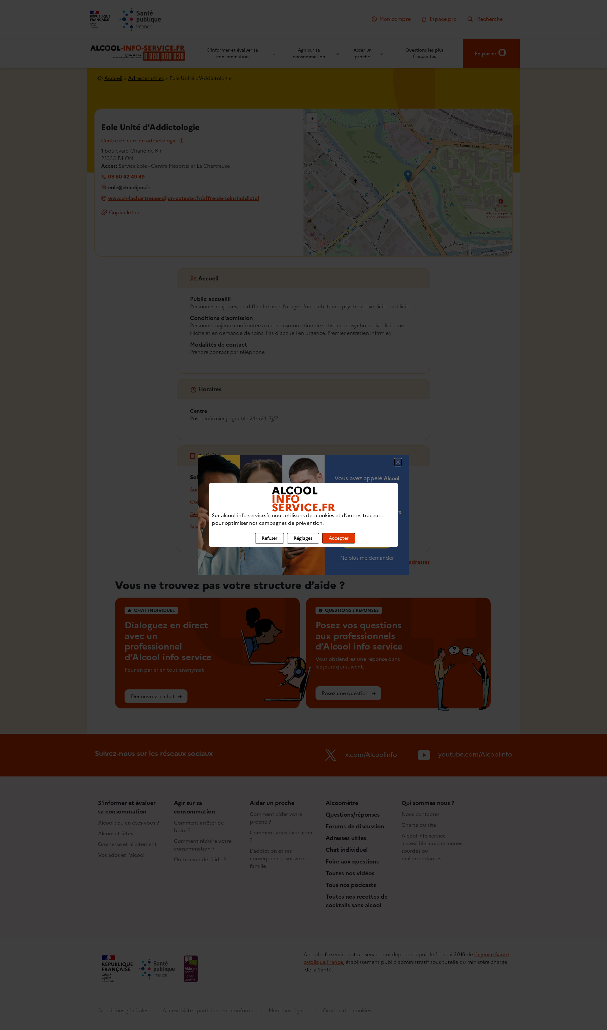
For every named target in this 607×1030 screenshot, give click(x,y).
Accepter (338, 538)
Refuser (269, 538)
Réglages (303, 538)
